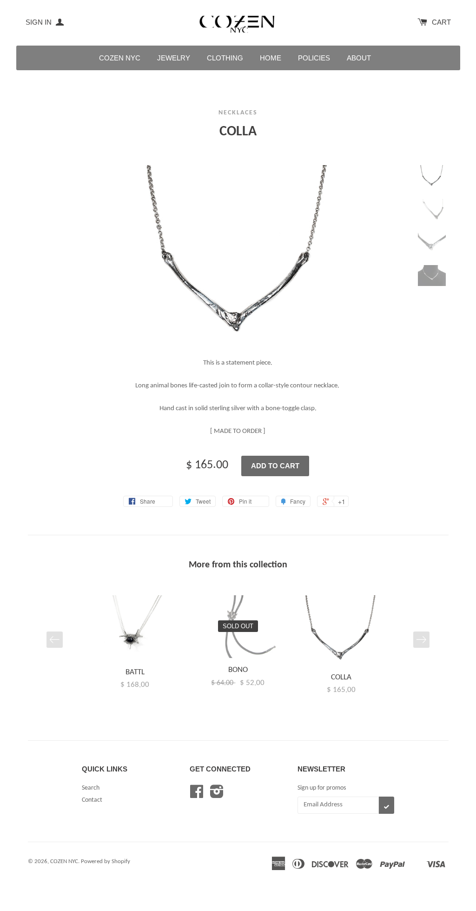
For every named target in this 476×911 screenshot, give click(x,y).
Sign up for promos (322, 788)
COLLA (341, 677)
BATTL (135, 672)
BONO (238, 670)
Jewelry (173, 58)
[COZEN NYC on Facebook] (197, 795)
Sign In (39, 22)
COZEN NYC (119, 58)
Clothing (225, 58)
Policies (314, 58)
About (359, 58)
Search (90, 788)
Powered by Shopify (105, 861)
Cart (441, 22)
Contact (92, 800)
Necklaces (238, 113)
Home (270, 58)
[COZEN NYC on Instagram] (217, 795)
